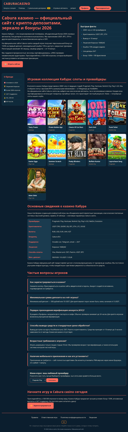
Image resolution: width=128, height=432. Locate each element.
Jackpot (73, 8)
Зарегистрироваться (40, 405)
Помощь (22, 8)
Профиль (84, 8)
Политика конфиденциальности (73, 417)
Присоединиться (102, 8)
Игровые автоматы (60, 8)
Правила (34, 417)
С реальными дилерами (39, 8)
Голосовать (52, 380)
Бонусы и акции (10, 8)
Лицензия (93, 417)
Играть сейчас (12, 64)
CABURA (17, 4)
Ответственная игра (49, 417)
